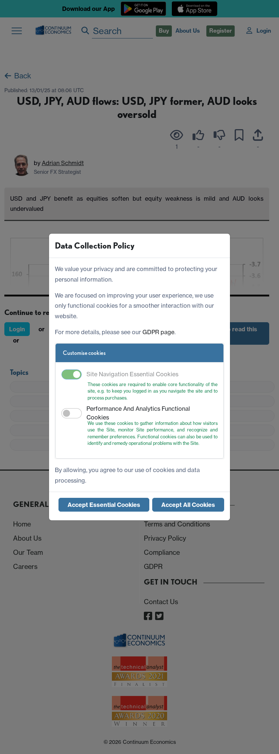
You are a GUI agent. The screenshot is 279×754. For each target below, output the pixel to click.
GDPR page (158, 332)
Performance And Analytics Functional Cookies (138, 413)
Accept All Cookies (188, 504)
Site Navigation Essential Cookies (132, 374)
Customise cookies (84, 352)
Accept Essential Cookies (104, 504)
